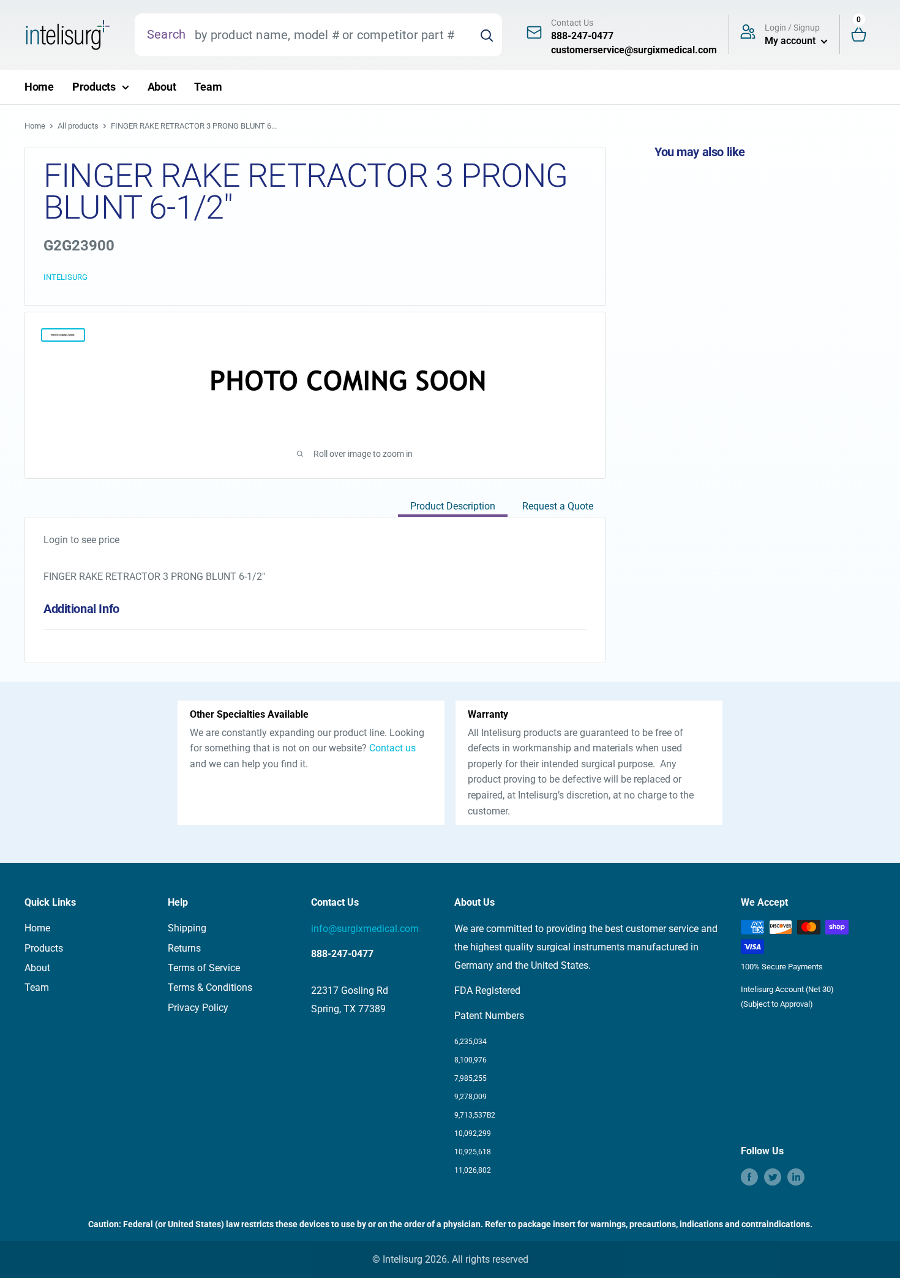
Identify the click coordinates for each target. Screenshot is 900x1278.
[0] (864, 35)
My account (791, 41)
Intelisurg (65, 277)
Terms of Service (204, 968)
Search (166, 34)
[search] (328, 34)
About (162, 86)
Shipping (187, 928)
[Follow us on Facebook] (749, 1177)
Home (39, 86)
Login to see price (81, 540)
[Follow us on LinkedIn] (795, 1177)
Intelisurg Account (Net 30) (787, 989)
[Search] (486, 34)
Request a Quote (557, 506)
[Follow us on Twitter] (772, 1177)
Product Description (452, 506)
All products (78, 125)
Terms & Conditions (210, 987)
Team (208, 86)
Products (94, 86)
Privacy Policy (198, 1007)
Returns (184, 948)
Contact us (392, 748)
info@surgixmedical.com (365, 928)
